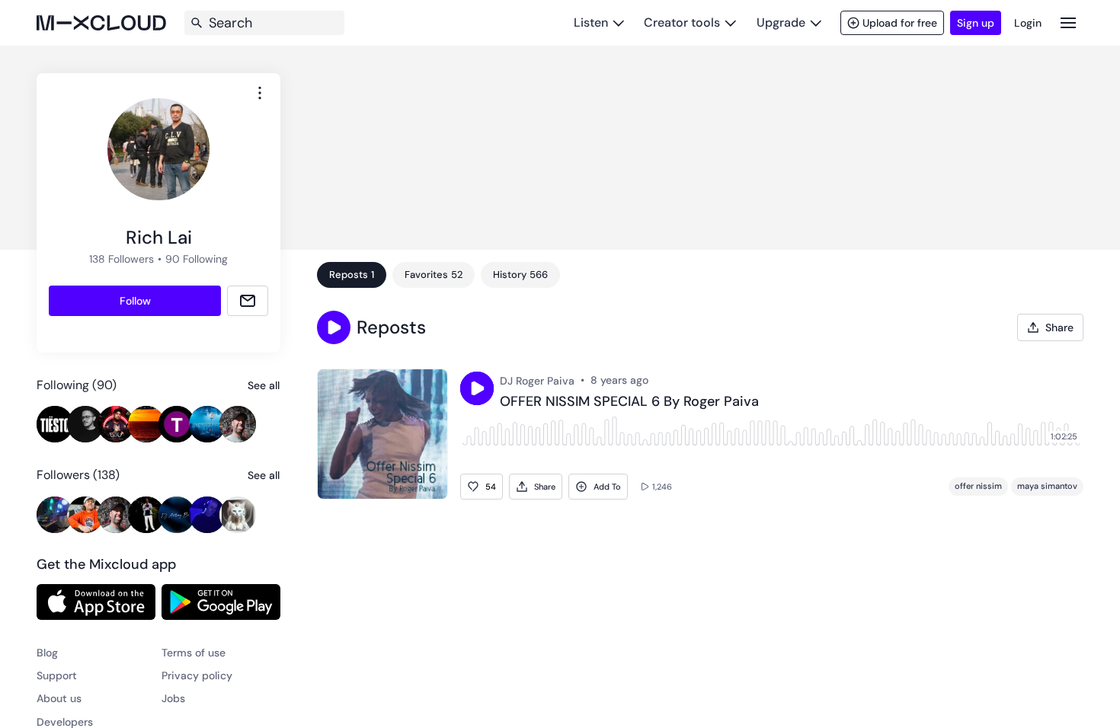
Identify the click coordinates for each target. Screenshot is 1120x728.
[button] (333, 327)
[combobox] (259, 93)
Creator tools (682, 22)
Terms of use (194, 652)
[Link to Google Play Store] (221, 601)
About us (59, 698)
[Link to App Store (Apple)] (96, 601)
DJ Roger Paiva (537, 381)
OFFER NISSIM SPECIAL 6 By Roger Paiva (629, 402)
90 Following (196, 259)
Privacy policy (197, 675)
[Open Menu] (1068, 22)
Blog (47, 652)
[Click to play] (477, 388)
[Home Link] (101, 22)
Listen (591, 22)
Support (57, 675)
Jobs (173, 698)
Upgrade (781, 22)
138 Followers (121, 259)
